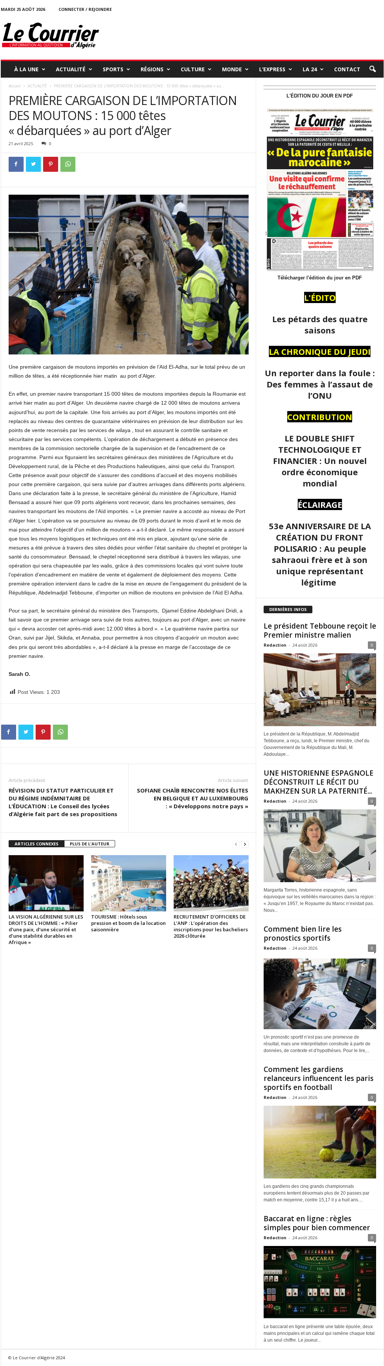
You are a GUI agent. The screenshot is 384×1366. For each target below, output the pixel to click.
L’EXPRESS (272, 69)
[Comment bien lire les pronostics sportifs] (320, 992)
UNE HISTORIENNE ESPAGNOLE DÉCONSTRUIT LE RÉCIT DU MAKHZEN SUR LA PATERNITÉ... (319, 782)
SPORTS (113, 69)
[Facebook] (16, 164)
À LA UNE (26, 69)
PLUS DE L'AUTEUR (90, 844)
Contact (347, 69)
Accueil (15, 86)
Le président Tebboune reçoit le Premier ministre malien (320, 630)
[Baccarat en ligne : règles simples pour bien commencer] (320, 1282)
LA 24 (310, 69)
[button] (372, 69)
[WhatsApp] (67, 164)
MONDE (232, 69)
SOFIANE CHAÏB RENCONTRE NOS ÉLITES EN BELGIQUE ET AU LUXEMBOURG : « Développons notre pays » (192, 798)
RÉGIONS (152, 69)
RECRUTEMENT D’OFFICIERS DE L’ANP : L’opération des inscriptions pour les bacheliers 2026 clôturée (211, 926)
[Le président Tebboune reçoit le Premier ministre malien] (320, 689)
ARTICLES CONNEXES (36, 844)
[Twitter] (33, 164)
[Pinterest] (50, 164)
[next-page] (245, 844)
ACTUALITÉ (71, 69)
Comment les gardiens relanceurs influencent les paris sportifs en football (319, 1078)
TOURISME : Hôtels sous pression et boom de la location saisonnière (128, 923)
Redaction (275, 645)
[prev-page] (236, 844)
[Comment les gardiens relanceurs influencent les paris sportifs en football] (320, 1142)
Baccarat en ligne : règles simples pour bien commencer (317, 1223)
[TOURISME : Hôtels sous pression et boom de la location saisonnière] (128, 883)
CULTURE (193, 69)
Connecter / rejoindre (85, 9)
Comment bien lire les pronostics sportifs (303, 933)
